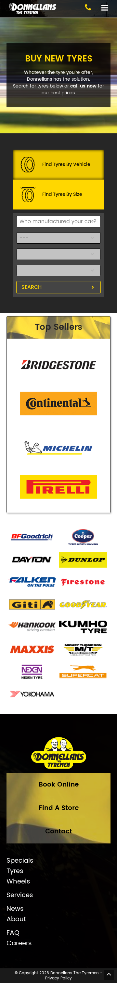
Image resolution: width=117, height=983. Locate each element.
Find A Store (59, 808)
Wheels (18, 882)
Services (19, 895)
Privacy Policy (58, 978)
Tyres (14, 871)
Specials (19, 861)
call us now (83, 86)
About (16, 919)
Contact (58, 831)
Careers (19, 943)
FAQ (13, 933)
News (15, 909)
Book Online (59, 784)
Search (31, 287)
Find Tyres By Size (62, 194)
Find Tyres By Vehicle (66, 164)
